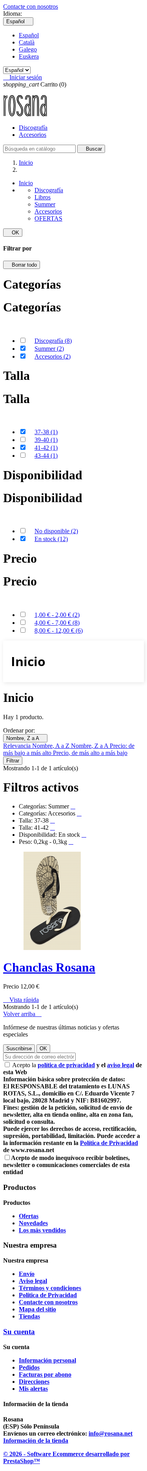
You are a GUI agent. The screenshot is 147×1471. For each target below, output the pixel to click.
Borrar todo (21, 265)
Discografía (33, 127)
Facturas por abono (45, 1374)
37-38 (46, 432)
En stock (51, 539)
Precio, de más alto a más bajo (90, 752)
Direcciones (34, 1381)
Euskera (29, 56)
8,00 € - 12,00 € (58, 630)
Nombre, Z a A (25, 738)
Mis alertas (33, 1388)
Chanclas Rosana (49, 967)
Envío (26, 1273)
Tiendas (29, 1316)
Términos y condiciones (50, 1288)
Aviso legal (33, 1281)
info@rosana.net (110, 1433)
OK (12, 233)
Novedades (33, 1223)
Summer (44, 204)
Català (26, 42)
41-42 (46, 447)
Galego (28, 49)
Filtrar (12, 761)
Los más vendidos (42, 1230)
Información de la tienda (35, 1440)
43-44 (46, 455)
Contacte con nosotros (30, 6)
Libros (42, 197)
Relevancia (17, 745)
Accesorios (32, 134)
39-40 (46, 439)
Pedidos (29, 1367)
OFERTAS (48, 218)
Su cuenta (19, 1331)
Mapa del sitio (37, 1309)
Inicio (26, 183)
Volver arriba (22, 1014)
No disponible (56, 531)
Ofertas (28, 1216)
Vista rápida (21, 999)
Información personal (47, 1360)
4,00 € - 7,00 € (57, 622)
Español (29, 35)
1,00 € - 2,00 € (57, 614)
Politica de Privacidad (48, 1295)
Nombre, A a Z (51, 745)
